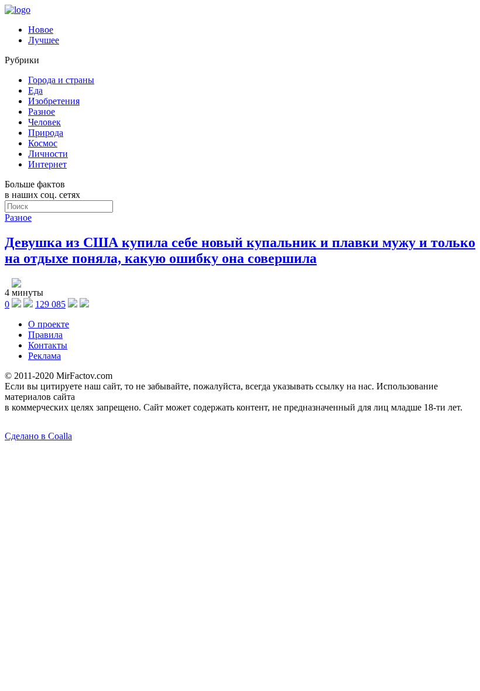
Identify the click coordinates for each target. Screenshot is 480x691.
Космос (42, 143)
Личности (48, 154)
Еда (35, 90)
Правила (45, 335)
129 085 (50, 304)
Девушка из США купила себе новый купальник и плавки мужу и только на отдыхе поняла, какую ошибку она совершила (240, 250)
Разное (41, 112)
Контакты (47, 345)
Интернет (47, 164)
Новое (40, 30)
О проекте (48, 324)
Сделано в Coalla (38, 436)
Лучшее (43, 40)
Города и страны (61, 80)
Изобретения (54, 101)
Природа (45, 133)
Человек (44, 122)
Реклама (44, 356)
